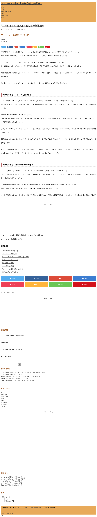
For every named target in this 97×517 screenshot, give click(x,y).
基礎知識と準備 (6, 11)
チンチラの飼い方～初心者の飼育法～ (14, 479)
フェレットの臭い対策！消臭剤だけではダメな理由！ (22, 235)
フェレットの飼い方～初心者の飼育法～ (21, 3)
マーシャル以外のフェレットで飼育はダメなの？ (17, 380)
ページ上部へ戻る (7, 513)
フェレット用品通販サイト (12, 239)
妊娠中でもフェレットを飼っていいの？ (14, 378)
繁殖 (2, 398)
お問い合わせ (5, 497)
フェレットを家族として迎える (11, 349)
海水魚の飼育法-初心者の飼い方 (11, 485)
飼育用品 (4, 404)
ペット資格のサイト (7, 501)
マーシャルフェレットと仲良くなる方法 (15, 257)
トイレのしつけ (6, 356)
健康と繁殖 (4, 15)
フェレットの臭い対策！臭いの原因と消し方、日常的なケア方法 (23, 372)
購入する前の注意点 (7, 292)
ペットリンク (5, 499)
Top (2, 515)
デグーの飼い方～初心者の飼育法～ (13, 483)
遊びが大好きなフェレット (11, 272)
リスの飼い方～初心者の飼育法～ (12, 481)
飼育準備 (4, 402)
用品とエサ (4, 17)
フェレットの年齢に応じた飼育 (12, 269)
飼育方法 (4, 41)
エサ (2, 392)
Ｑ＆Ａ (3, 406)
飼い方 (3, 13)
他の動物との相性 (8, 263)
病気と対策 (4, 396)
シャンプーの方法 (8, 266)
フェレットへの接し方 (9, 254)
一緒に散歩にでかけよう (10, 251)
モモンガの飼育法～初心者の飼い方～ (14, 477)
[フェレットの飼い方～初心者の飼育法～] (22, 25)
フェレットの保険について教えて (12, 374)
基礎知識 (4, 394)
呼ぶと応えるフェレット (10, 260)
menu (2, 8)
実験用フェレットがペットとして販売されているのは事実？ (21, 376)
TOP (2, 9)
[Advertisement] (48, 218)
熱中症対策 (4, 342)
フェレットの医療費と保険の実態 (12, 335)
